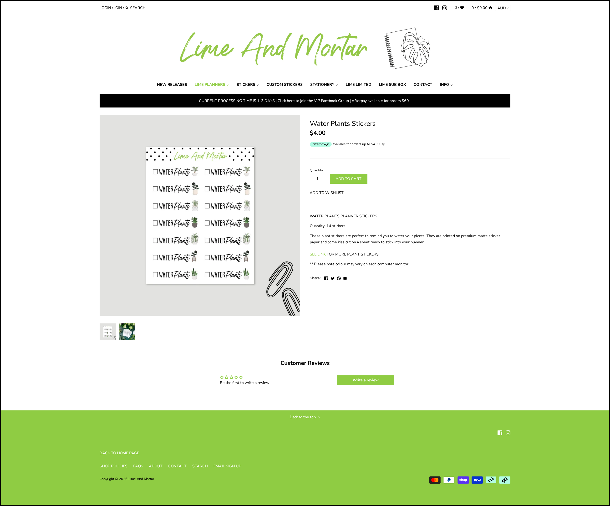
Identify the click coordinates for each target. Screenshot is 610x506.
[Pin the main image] (339, 277)
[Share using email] (345, 277)
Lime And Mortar (141, 478)
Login (105, 7)
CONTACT (177, 466)
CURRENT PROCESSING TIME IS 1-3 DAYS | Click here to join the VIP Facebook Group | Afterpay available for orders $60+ (305, 100)
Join (118, 7)
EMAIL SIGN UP (227, 466)
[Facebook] (436, 7)
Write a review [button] (366, 380)
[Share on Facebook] (326, 277)
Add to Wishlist (327, 192)
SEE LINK (318, 254)
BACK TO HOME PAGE (119, 453)
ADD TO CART (348, 178)
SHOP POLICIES (113, 466)
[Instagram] (444, 7)
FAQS (138, 466)
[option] (108, 331)
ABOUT (156, 466)
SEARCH (200, 466)
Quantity (316, 170)
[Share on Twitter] (333, 277)
